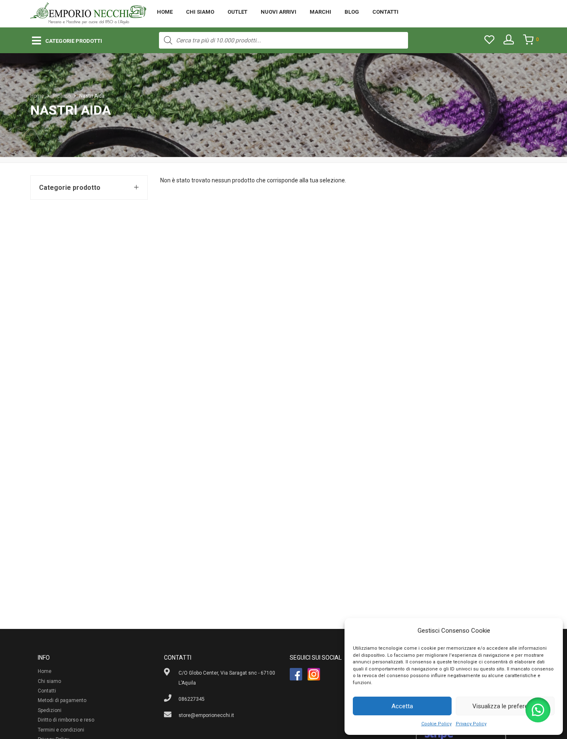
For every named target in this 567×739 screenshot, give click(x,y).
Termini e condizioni (61, 730)
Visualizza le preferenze (505, 706)
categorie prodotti (73, 41)
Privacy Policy (471, 724)
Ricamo (62, 96)
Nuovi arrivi (278, 12)
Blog (352, 12)
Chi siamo (200, 12)
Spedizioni (49, 710)
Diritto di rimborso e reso (66, 720)
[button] (537, 709)
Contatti (385, 12)
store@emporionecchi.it (206, 715)
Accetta (402, 706)
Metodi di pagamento (62, 700)
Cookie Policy (436, 724)
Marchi (320, 12)
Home (165, 12)
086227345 (191, 699)
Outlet (237, 12)
